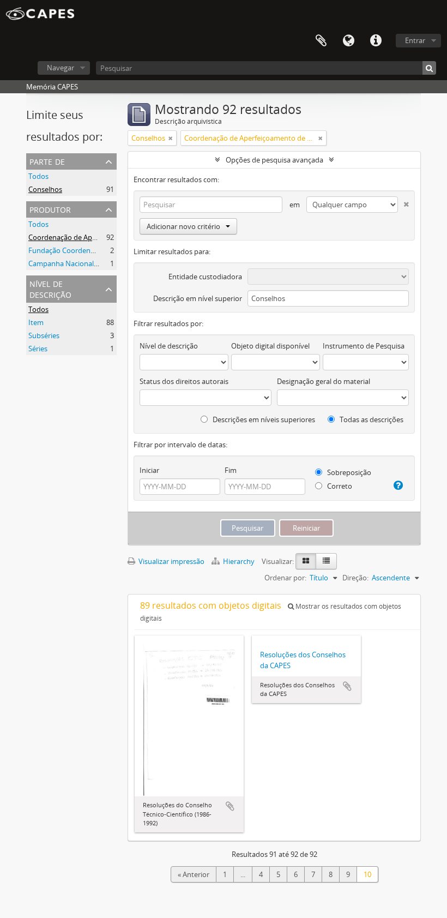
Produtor (50, 208)
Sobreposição (348, 472)
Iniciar (149, 470)
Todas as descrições (370, 419)
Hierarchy (238, 561)
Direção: (355, 578)
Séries (37, 348)
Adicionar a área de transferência (230, 806)
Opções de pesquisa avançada (274, 160)
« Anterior (193, 874)
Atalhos (375, 41)
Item (36, 322)
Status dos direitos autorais (184, 381)
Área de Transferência (321, 41)
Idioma (348, 41)
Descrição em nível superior (197, 298)
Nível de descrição (50, 288)
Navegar (60, 68)
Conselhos (45, 189)
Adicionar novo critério (183, 226)
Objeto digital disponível (270, 346)
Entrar (415, 40)
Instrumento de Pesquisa (363, 346)
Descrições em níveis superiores (263, 419)
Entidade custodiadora (205, 276)
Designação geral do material (323, 381)
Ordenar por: (285, 578)
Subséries (43, 335)
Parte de (47, 160)
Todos (38, 176)
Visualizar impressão (170, 561)
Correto (338, 486)
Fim (231, 470)
